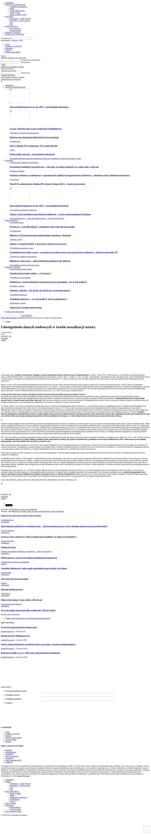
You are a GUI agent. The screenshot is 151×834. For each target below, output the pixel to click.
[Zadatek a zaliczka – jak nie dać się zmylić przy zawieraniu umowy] (17, 286)
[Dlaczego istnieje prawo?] (4, 583)
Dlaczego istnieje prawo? (12, 589)
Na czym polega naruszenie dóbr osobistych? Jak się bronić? (28, 610)
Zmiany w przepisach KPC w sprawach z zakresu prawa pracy (38, 244)
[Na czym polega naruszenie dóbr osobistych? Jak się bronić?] (11, 604)
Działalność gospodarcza (18, 7)
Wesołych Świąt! (8, 547)
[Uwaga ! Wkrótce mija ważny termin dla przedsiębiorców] (20, 124)
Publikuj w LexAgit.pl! (13, 46)
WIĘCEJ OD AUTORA (32, 516)
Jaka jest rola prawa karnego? (15, 579)
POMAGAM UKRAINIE (14, 34)
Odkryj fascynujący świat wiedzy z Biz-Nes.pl (21, 600)
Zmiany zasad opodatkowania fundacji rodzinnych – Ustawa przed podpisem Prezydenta (50, 214)
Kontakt (8, 742)
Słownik (8, 50)
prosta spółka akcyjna (17, 11)
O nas (7, 44)
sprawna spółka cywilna (18, 15)
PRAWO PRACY (11, 26)
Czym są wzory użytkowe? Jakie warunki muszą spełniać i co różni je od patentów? (39, 537)
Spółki (12, 9)
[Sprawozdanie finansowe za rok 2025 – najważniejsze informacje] (20, 103)
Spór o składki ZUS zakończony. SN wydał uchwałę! (33, 146)
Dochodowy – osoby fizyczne (20, 18)
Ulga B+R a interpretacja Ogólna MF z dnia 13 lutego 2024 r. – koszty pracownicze (47, 184)
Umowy (12, 801)
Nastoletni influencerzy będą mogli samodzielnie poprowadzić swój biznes (34, 568)
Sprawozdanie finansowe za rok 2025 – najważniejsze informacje (39, 107)
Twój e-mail (25, 73)
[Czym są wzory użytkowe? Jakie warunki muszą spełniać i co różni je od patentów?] (7, 531)
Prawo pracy (9, 805)
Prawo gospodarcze (13, 760)
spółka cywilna (15, 13)
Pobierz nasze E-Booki (13, 738)
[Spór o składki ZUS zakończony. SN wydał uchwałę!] (15, 141)
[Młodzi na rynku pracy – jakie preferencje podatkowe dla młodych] (23, 257)
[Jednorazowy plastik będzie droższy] (18, 303)
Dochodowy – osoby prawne (20, 20)
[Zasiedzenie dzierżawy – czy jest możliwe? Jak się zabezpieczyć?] (18, 295)
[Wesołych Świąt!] (7, 541)
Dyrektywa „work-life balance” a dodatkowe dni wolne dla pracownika (42, 227)
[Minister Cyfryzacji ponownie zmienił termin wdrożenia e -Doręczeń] (15, 231)
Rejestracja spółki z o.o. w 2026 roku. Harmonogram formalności (30, 653)
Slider (8, 750)
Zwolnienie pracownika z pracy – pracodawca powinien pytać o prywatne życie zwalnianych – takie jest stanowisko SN (64, 252)
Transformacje (15, 799)
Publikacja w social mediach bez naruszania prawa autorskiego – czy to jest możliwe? (48, 282)
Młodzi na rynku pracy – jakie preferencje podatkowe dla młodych (40, 261)
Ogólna (8, 322)
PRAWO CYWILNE (12, 32)
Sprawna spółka (10, 740)
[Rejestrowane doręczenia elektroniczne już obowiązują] (24, 133)
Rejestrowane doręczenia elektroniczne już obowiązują (34, 137)
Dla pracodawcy (15, 28)
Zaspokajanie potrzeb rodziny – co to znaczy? (30, 273)
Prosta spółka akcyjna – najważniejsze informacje (32, 154)
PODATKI (9, 17)
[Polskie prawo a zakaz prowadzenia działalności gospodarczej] (26, 551)
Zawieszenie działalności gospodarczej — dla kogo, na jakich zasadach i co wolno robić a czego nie (54, 167)
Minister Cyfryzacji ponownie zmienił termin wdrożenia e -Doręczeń (40, 235)
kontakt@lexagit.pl (7, 631)
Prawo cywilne (11, 756)
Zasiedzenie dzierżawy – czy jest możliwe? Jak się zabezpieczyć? (38, 299)
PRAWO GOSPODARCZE (15, 5)
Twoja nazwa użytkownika (30, 60)
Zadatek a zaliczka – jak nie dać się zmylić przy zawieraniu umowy (40, 290)
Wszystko (13, 159)
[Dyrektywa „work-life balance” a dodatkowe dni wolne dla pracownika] (17, 222)
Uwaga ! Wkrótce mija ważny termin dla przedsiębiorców (36, 129)
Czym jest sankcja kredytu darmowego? (19, 627)
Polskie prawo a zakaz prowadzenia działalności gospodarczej (29, 558)
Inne (11, 22)
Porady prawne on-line (13, 811)
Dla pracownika (15, 30)
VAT (11, 24)
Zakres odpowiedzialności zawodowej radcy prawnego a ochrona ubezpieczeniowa (38, 644)
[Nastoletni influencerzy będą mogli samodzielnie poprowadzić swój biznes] (15, 562)
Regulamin (9, 48)
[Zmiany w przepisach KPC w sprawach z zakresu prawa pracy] (16, 239)
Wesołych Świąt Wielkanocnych (15, 636)
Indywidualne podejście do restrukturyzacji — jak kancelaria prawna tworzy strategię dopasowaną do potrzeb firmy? (54, 526)
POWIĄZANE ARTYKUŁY (12, 516)
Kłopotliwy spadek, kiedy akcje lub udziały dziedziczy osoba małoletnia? (38, 511)
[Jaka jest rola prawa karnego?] (6, 572)
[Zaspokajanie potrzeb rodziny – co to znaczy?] (21, 269)
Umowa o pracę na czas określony (25, 509)
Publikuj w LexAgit (12, 734)
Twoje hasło (25, 62)
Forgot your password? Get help (12, 67)
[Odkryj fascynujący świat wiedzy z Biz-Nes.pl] (5, 594)
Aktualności (9, 3)
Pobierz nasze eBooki (12, 52)
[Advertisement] (67, 356)
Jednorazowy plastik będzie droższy (26, 307)
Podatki (9, 758)
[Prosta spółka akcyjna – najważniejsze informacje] (12, 150)
